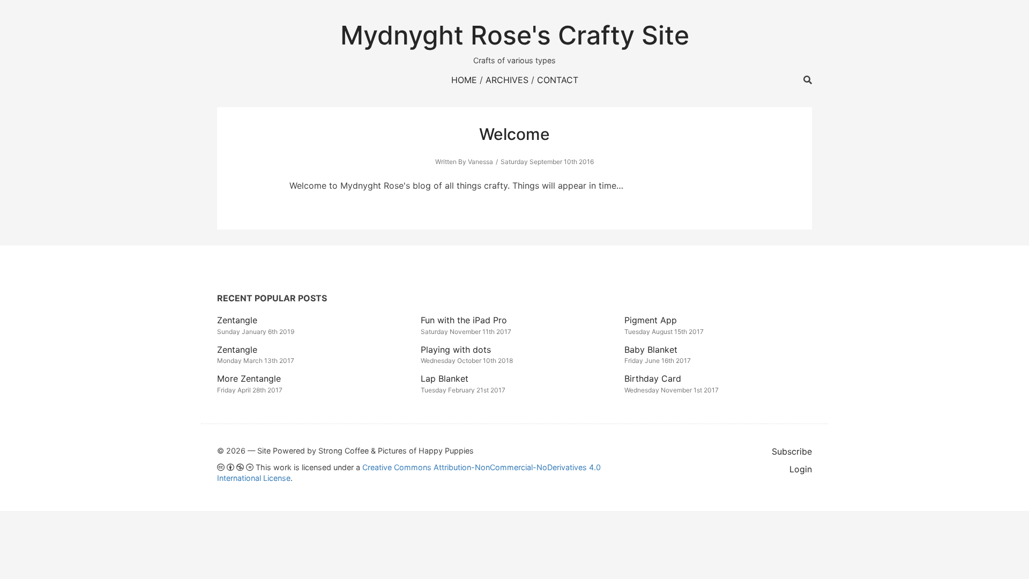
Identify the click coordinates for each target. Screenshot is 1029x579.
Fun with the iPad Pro (464, 320)
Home (464, 80)
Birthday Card (652, 378)
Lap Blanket (444, 378)
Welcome (514, 134)
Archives (507, 80)
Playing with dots (456, 349)
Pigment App (650, 320)
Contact (557, 80)
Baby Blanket (650, 349)
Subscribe (792, 451)
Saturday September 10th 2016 (547, 162)
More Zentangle (249, 378)
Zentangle (237, 320)
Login (800, 469)
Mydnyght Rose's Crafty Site (514, 35)
